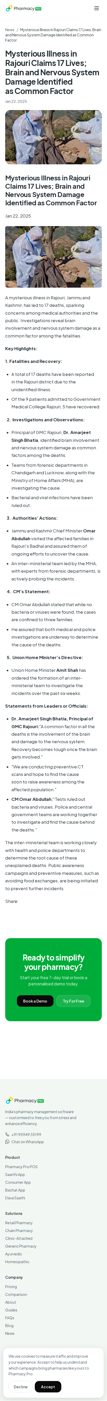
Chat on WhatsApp (27, 1141)
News (10, 29)
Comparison (16, 1294)
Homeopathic (17, 1261)
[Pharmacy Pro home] (23, 8)
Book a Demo (35, 1001)
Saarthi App (15, 1174)
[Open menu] (96, 8)
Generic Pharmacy (21, 1246)
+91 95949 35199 (26, 1134)
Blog (9, 1325)
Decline (21, 1386)
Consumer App (18, 1182)
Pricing (11, 1286)
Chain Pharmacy (19, 1230)
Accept (48, 1386)
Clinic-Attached (18, 1238)
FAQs (9, 1317)
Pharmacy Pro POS (21, 1166)
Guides (11, 1310)
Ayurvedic (13, 1253)
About (10, 1302)
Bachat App (15, 1190)
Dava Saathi (15, 1197)
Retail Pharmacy (19, 1222)
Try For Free (73, 1001)
